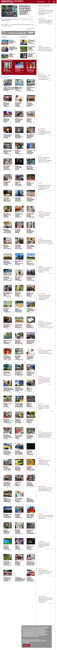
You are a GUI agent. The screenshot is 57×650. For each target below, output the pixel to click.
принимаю (26, 645)
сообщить (30, 33)
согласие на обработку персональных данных (35, 631)
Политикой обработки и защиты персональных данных (35, 634)
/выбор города (40, 1)
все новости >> (31, 29)
